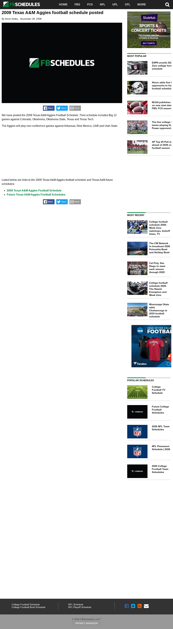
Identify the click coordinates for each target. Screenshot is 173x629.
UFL (115, 4)
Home (63, 4)
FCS (90, 4)
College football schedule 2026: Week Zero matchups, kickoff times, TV (159, 227)
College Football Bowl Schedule (28, 607)
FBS (77, 4)
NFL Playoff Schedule (79, 607)
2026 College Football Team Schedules (160, 469)
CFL (127, 4)
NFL (102, 4)
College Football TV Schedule (158, 389)
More (141, 4)
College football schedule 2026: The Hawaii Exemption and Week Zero (158, 288)
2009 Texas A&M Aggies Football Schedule (34, 190)
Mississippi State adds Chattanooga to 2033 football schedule (159, 310)
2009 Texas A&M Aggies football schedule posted (52, 12)
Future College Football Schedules (160, 409)
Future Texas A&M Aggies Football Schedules (36, 194)
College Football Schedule (26, 604)
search (167, 4)
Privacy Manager (86, 623)
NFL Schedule (75, 604)
